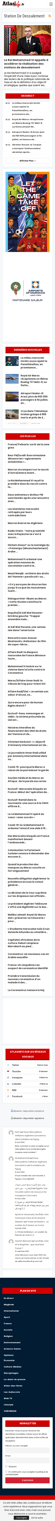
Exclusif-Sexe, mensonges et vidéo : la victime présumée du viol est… (26, 717)
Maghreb (9, 1304)
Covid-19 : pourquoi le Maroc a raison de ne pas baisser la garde (28, 768)
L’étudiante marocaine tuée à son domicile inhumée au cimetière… (29, 930)
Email (7, 1456)
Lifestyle (8, 1404)
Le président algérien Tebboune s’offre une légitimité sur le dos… (28, 905)
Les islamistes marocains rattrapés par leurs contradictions (23, 512)
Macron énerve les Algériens (25, 523)
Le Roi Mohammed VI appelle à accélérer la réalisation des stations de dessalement (26, 63)
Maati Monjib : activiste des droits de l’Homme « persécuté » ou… (28, 575)
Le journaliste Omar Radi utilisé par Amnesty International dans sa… (27, 756)
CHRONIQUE (10, 1411)
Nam (17, 1132)
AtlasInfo (12, 1466)
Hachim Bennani (23, 1240)
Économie (9, 1360)
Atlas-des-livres (13, 1385)
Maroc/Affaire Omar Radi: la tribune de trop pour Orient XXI (27, 682)
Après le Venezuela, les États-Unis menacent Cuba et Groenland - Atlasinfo (32, 1218)
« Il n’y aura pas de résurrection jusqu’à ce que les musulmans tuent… (27, 588)
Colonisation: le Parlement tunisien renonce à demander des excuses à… (28, 853)
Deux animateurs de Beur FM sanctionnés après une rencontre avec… (28, 498)
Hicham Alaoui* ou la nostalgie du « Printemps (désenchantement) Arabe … (29, 548)
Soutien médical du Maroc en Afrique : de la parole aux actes (27, 779)
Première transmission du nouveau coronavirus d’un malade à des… (24, 979)
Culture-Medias (12, 1366)
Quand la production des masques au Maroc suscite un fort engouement (26, 867)
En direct (9, 26)
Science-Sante (12, 1348)
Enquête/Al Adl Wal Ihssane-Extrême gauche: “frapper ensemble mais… (25, 616)
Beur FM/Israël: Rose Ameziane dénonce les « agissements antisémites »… (26, 458)
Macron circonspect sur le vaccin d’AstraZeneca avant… (28, 471)
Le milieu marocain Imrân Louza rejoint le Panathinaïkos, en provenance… (34, 362)
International (11, 1310)
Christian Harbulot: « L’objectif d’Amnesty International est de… (28, 743)
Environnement (12, 1342)
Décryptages (11, 1373)
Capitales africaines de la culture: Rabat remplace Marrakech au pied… (24, 943)
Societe (8, 1329)
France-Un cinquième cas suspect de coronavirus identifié (28, 966)
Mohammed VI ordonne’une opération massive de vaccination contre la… (25, 562)
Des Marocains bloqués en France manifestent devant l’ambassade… (28, 839)
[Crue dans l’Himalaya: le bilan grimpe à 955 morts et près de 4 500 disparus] (12, 414)
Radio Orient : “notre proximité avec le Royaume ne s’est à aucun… (26, 534)
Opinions (9, 1355)
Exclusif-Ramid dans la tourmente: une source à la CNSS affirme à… (28, 803)
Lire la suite (37, 1518)
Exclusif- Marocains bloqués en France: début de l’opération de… (28, 790)
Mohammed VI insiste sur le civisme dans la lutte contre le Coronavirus (26, 669)
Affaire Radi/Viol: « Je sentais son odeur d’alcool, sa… (28, 693)
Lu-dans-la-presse (14, 1379)
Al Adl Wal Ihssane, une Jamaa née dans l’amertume (27, 628)
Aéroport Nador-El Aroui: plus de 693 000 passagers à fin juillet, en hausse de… (28, 136)
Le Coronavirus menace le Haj (26, 990)
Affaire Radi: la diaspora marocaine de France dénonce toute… (27, 655)
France (8, 1323)
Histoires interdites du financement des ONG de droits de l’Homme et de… (27, 731)
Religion (8, 1336)
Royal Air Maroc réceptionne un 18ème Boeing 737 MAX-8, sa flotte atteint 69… (27, 123)
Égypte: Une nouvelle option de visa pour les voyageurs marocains (31, 1192)
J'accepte (21, 1517)
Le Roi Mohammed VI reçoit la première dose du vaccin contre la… (27, 484)
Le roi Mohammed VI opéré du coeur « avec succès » (26, 815)
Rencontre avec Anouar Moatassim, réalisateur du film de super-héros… (27, 641)
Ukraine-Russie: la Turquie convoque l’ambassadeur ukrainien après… (26, 148)
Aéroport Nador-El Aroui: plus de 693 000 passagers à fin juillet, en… (34, 398)
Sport (7, 1317)
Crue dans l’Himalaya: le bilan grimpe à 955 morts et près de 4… (34, 414)
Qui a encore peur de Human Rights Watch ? (25, 704)
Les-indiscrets (12, 1392)
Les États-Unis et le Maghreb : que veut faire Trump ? (32, 1244)
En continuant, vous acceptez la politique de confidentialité (26, 1473)
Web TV (8, 1398)
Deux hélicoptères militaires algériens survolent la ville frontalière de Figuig (30, 1136)
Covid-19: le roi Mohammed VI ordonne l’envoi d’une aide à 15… (27, 826)
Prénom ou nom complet (16, 1446)
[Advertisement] (27, 1020)
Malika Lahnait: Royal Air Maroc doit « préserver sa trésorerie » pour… (27, 918)
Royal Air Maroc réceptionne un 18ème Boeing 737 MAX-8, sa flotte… (34, 380)
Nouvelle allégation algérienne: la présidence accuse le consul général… (29, 882)
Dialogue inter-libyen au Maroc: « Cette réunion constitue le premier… (27, 602)
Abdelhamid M (22, 1158)
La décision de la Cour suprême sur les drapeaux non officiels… (27, 894)
